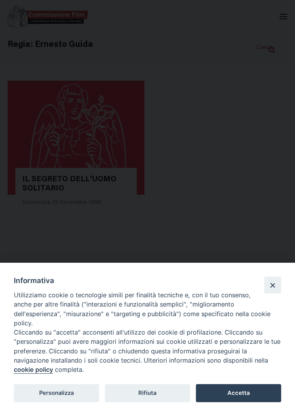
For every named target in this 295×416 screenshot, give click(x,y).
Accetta (238, 392)
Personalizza (56, 392)
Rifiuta (147, 392)
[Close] (272, 285)
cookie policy (33, 369)
